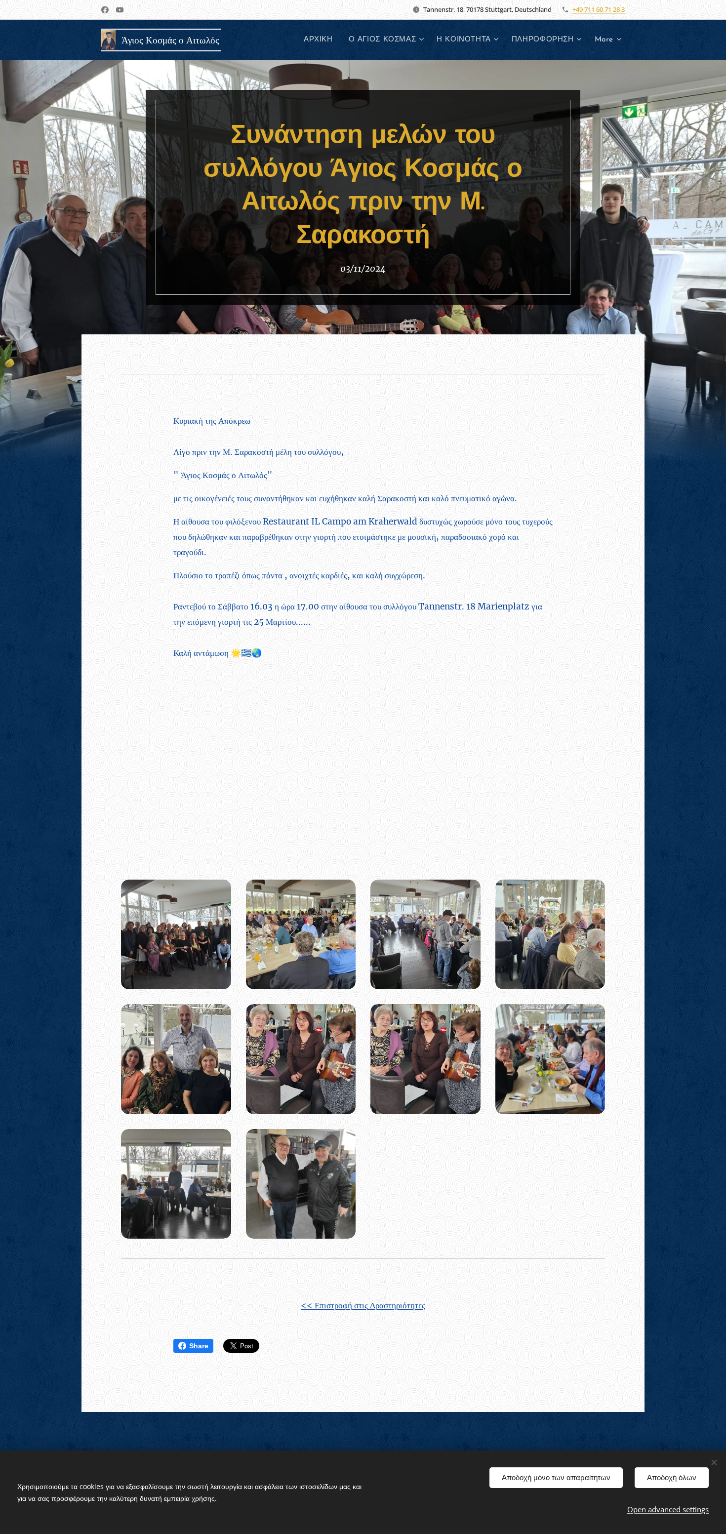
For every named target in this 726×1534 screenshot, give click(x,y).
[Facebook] (105, 9)
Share (198, 1346)
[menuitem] (321, 40)
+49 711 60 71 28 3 (598, 9)
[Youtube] (120, 9)
